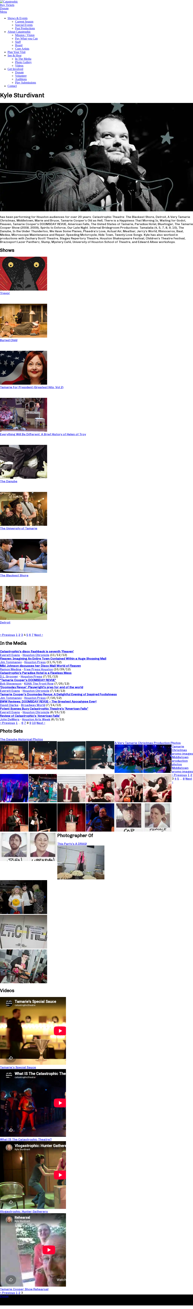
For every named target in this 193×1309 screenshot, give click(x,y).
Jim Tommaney (11, 662)
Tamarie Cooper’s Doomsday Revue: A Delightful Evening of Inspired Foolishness (58, 694)
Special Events (24, 25)
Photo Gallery (23, 62)
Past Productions (25, 28)
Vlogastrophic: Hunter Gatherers (24, 1211)
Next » (38, 635)
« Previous (7, 635)
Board (18, 45)
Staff (18, 41)
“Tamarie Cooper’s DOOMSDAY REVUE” (28, 680)
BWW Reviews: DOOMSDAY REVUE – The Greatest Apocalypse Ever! (48, 701)
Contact (12, 86)
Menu (3, 11)
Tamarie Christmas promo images (182, 750)
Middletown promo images (182, 769)
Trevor (5, 293)
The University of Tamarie (18, 528)
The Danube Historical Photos (21, 739)
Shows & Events (18, 18)
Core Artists (22, 48)
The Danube (8, 481)
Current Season (24, 21)
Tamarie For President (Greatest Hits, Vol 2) (32, 387)
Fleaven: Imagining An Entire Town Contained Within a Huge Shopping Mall (53, 658)
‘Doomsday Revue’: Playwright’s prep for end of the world (41, 687)
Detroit (5, 622)
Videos (19, 65)
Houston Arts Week (36, 719)
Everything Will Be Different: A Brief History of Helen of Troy (43, 434)
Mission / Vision (24, 35)
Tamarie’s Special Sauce (18, 1067)
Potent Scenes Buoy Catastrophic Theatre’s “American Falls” (44, 708)
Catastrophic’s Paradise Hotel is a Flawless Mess (36, 673)
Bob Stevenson (10, 683)
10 (34, 723)
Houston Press (35, 662)
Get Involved (15, 69)
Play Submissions (25, 82)
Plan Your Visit (16, 52)
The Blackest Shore (14, 575)
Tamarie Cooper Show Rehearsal (24, 1289)
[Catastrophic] (9, 1)
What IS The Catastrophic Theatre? (26, 1139)
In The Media (23, 58)
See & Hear (14, 55)
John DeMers (9, 719)
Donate (19, 72)
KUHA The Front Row (39, 683)
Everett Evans (10, 655)
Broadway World (33, 705)
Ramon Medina (10, 669)
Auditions (21, 79)
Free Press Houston (38, 669)
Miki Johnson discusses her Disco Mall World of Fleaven (40, 665)
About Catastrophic (19, 31)
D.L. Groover (9, 676)
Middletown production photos (180, 760)
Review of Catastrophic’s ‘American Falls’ (30, 716)
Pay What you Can (26, 38)
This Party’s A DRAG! (72, 844)
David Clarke (9, 705)
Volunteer (21, 75)
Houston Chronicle (36, 655)
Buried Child (8, 340)
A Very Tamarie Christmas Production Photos (148, 743)
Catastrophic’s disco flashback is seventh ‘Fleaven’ (37, 651)
